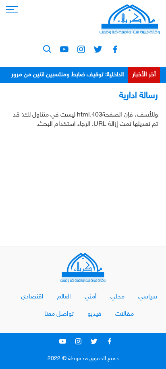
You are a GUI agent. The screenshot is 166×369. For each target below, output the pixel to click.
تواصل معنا (59, 314)
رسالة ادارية (138, 96)
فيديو (94, 314)
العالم (64, 297)
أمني (91, 297)
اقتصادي (32, 297)
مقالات (124, 314)
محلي (117, 297)
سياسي (147, 297)
